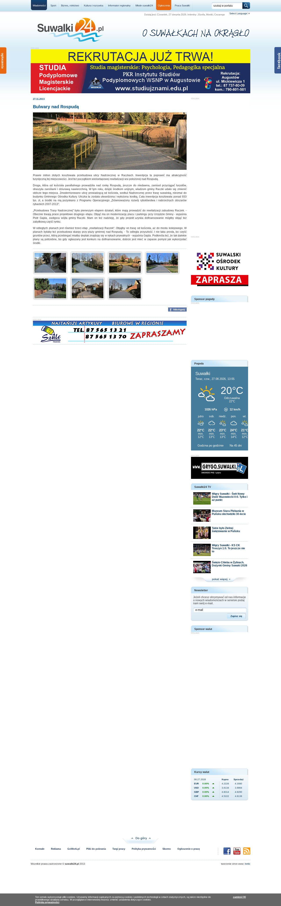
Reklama (56, 848)
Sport (53, 5)
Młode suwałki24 (144, 5)
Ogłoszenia (164, 5)
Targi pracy (118, 848)
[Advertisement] (219, 166)
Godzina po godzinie (211, 445)
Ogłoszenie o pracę (188, 848)
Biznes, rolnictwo (70, 5)
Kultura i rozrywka (93, 5)
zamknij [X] (239, 897)
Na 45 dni (236, 445)
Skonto (166, 848)
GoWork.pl (73, 848)
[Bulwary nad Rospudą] (110, 168)
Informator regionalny (119, 5)
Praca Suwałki (182, 5)
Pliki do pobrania (96, 848)
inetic (247, 863)
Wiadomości (39, 5)
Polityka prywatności (144, 848)
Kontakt (39, 848)
